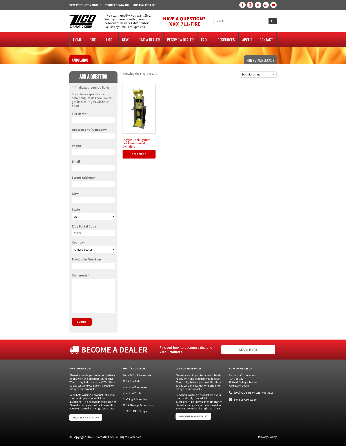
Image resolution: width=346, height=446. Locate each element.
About (247, 40)
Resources (226, 40)
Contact (266, 40)
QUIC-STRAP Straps (135, 411)
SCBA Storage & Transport (139, 405)
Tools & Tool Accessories (138, 375)
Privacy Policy (267, 437)
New (125, 40)
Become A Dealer (180, 40)
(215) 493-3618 (264, 392)
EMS (109, 40)
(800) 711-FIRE (243, 392)
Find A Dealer (149, 40)
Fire (93, 40)
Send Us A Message (245, 399)
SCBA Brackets (132, 381)
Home (77, 40)
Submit (82, 321)
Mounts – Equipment (135, 387)
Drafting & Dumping (135, 399)
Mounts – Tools (132, 393)
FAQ (204, 40)
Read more (139, 153)
